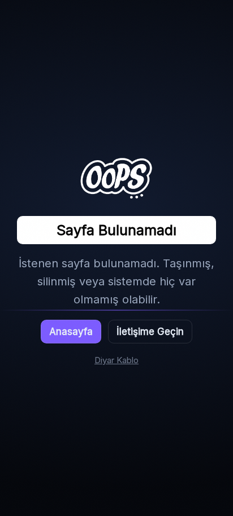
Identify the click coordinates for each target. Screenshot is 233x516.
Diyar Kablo (116, 360)
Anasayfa (71, 331)
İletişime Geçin (150, 331)
